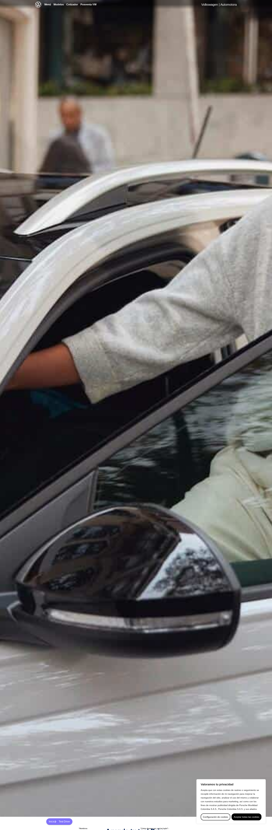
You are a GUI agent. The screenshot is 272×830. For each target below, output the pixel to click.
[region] (231, 801)
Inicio (52, 821)
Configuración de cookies (215, 817)
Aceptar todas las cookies (246, 817)
